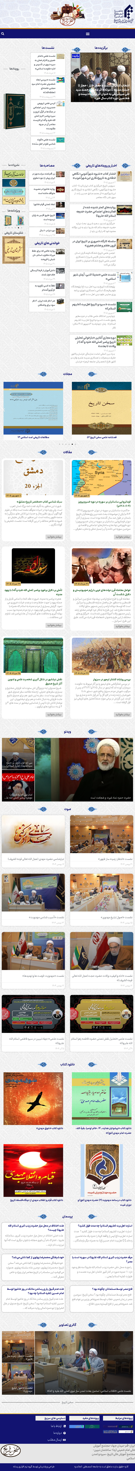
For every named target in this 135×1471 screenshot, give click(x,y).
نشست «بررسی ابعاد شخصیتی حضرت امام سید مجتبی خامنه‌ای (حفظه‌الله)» (43, 86)
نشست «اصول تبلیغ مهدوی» (116, 917)
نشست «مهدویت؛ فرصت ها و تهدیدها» (43, 976)
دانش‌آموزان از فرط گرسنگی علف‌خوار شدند (42, 272)
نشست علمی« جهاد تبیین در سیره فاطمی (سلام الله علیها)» (36, 1041)
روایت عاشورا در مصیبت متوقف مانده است (44, 191)
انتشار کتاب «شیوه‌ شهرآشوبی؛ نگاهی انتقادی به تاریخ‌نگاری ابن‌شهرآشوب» (94, 176)
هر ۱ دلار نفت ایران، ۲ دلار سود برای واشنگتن (43, 303)
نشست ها (48, 48)
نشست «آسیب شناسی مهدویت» (46, 917)
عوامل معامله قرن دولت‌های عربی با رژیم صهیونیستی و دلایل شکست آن (102, 592)
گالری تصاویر (67, 1325)
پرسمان (67, 1217)
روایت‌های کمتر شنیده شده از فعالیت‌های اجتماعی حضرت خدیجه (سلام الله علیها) (96, 212)
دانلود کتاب (67, 1065)
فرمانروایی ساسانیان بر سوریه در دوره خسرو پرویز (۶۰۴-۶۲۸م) (104, 504)
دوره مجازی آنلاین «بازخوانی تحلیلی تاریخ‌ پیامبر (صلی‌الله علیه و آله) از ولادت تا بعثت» (95, 342)
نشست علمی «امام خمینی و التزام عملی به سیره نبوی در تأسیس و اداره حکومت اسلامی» (44, 62)
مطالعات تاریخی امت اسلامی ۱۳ (102, 437)
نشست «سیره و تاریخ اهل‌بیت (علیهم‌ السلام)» (94, 307)
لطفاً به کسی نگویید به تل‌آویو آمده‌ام (45, 288)
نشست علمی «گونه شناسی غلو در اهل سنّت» (43, 142)
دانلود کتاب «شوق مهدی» (49, 1128)
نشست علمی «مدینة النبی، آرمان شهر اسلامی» (94, 277)
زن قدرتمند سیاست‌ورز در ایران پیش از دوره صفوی (43, 176)
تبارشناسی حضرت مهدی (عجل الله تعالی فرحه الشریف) (36, 859)
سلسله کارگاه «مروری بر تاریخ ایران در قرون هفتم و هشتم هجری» (94, 243)
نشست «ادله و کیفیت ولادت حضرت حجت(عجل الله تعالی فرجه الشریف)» (102, 978)
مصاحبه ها (47, 166)
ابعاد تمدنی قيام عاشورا (44, 204)
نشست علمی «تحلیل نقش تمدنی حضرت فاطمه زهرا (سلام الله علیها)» (101, 1041)
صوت (67, 809)
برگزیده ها (101, 48)
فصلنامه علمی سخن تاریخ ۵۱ (33, 437)
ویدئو (67, 732)
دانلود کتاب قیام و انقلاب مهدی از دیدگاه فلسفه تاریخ (36, 1200)
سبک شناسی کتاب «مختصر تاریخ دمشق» (39, 502)
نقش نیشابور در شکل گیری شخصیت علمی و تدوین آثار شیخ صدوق (35, 681)
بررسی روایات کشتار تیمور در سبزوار (112, 679)
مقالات (67, 452)
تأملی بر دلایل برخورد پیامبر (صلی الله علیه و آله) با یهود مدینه (33, 592)
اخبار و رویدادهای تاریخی (101, 166)
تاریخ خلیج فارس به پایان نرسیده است (43, 217)
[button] (88, 34)
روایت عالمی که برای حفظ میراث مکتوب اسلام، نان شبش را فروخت (43, 255)
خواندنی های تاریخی (47, 243)
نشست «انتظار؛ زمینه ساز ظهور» (115, 859)
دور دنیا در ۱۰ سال (47, 230)
